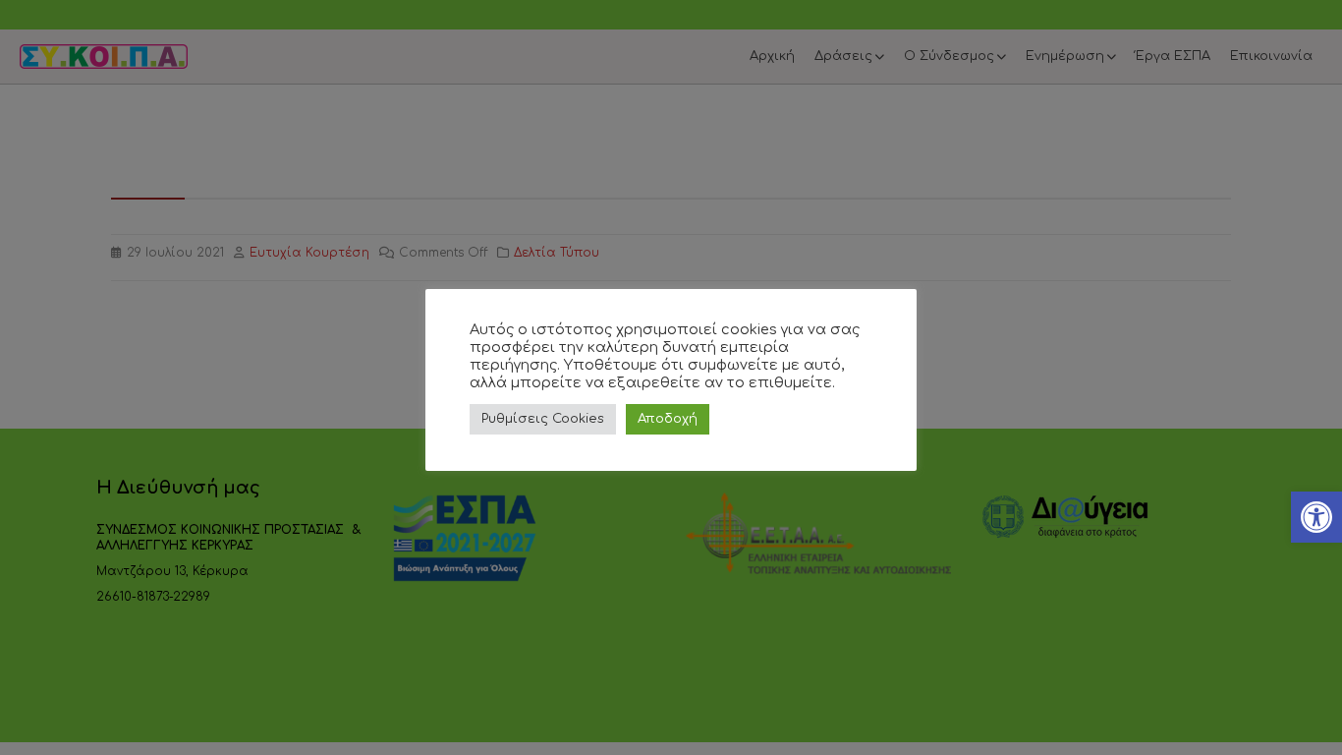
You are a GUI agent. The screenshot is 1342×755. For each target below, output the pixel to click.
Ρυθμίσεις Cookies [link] (542, 419)
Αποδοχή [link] (668, 419)
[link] (1316, 517)
